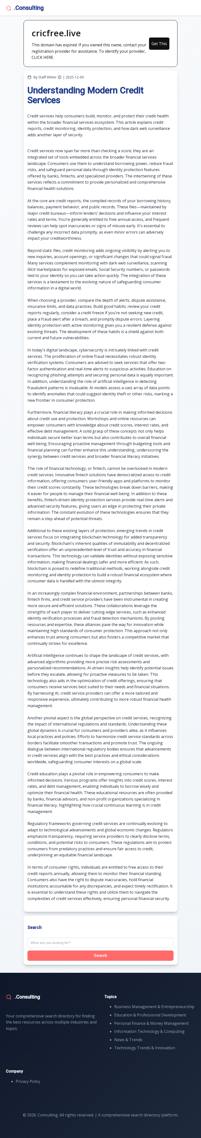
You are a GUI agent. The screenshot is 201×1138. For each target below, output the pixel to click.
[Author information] (59, 77)
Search (100, 955)
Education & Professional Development (150, 1015)
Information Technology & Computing (149, 1031)
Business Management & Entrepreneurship (154, 1006)
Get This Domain (159, 45)
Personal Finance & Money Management (151, 1023)
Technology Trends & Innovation (144, 1047)
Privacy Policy (28, 1081)
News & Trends (128, 1039)
